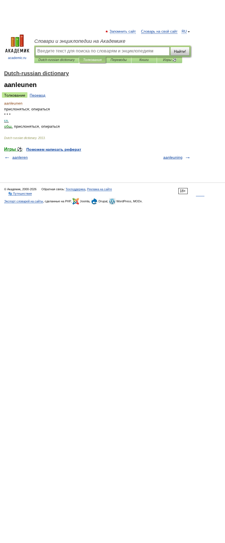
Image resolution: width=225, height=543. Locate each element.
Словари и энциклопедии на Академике (79, 41)
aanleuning (172, 157)
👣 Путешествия (20, 193)
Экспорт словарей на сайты (23, 201)
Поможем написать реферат (53, 149)
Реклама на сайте (99, 189)
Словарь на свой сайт (159, 31)
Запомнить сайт (123, 31)
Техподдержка (75, 189)
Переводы (119, 60)
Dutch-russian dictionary (56, 60)
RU (184, 31)
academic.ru (17, 58)
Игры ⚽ (169, 60)
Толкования (92, 60)
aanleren (20, 157)
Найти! (180, 51)
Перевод (37, 95)
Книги (144, 60)
